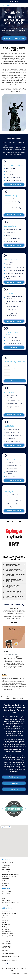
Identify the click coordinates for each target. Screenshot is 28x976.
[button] (3, 809)
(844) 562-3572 (6, 942)
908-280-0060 (6, 948)
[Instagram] (17, 1)
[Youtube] (15, 1)
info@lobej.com (6, 943)
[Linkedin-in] (12, 1)
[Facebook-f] (10, 1)
